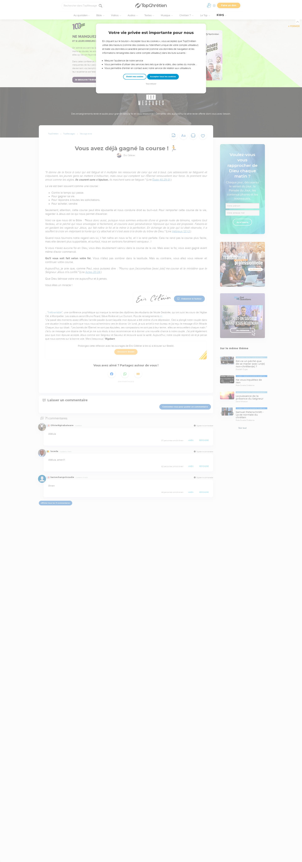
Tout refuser (151, 84)
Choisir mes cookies (134, 77)
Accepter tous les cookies (163, 76)
